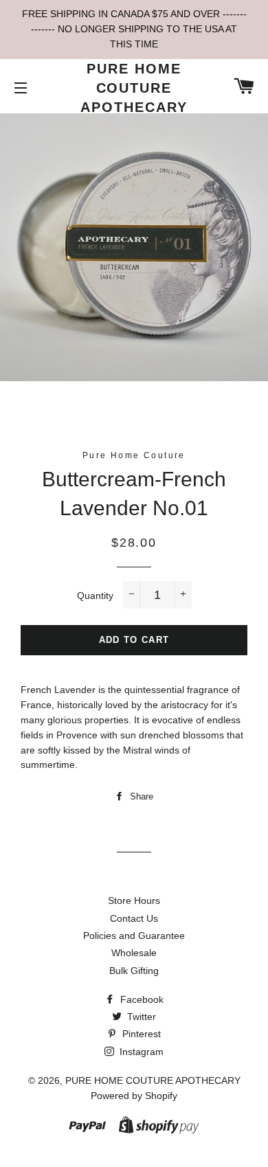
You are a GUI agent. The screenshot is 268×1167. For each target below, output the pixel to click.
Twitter (140, 1016)
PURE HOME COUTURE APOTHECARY (134, 88)
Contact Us (134, 918)
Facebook (141, 999)
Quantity (95, 595)
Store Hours (134, 900)
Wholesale (134, 952)
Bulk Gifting (134, 970)
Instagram (140, 1051)
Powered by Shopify (134, 1095)
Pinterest (140, 1033)
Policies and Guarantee (134, 935)
